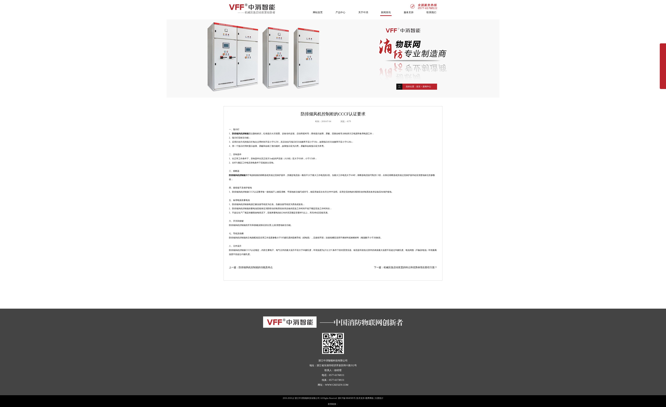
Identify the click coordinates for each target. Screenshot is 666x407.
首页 (418, 86)
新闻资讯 (386, 12)
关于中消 (363, 12)
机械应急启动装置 (256, 12)
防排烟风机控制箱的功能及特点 (256, 267)
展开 (663, 64)
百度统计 (379, 398)
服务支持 (408, 12)
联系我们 (431, 12)
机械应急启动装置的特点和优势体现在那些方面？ (410, 267)
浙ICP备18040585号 (347, 398)
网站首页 (318, 12)
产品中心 (340, 12)
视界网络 (369, 398)
